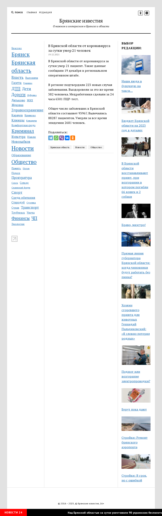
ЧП (34, 218)
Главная (32, 12)
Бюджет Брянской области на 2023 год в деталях (135, 125)
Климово (30, 115)
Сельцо (24, 183)
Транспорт (30, 207)
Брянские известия (81, 20)
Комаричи (31, 120)
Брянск (20, 54)
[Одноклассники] (72, 138)
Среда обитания (23, 198)
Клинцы (17, 120)
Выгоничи (31, 78)
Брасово (16, 48)
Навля (31, 137)
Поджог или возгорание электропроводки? (136, 376)
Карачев (17, 115)
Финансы (20, 218)
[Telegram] (50, 138)
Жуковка (17, 105)
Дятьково (18, 100)
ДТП (15, 88)
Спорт (16, 192)
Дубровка (32, 95)
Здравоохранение (27, 109)
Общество (24, 161)
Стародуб (18, 202)
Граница (27, 83)
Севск (14, 182)
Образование (21, 155)
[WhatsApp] (56, 138)
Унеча (31, 212)
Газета (16, 83)
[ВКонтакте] (67, 138)
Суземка (31, 202)
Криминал (22, 131)
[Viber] (61, 138)
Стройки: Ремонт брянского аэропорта (135, 442)
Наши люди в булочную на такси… (132, 86)
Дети (26, 88)
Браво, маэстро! (134, 225)
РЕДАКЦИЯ (45, 12)
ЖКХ (30, 100)
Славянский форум (20, 187)
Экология (17, 224)
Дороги (18, 94)
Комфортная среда (23, 125)
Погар (26, 168)
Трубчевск (18, 212)
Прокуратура (21, 177)
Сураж (15, 207)
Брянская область (23, 66)
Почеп (15, 173)
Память (16, 168)
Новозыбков (20, 141)
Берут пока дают (134, 409)
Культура (18, 137)
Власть (17, 77)
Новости (22, 148)
